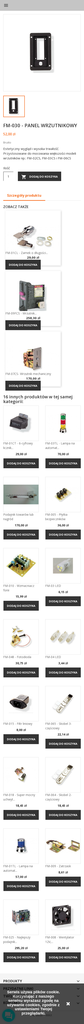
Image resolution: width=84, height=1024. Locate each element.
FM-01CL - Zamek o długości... (26, 253)
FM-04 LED (53, 657)
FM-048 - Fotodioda (17, 657)
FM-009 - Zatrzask (58, 866)
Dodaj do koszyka (39, 177)
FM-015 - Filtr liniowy (17, 724)
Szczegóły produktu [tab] (24, 195)
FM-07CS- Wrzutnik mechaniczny (28, 374)
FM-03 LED (53, 586)
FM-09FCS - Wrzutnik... (21, 313)
